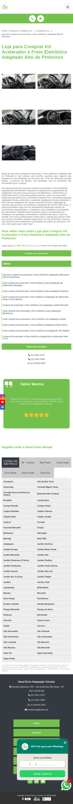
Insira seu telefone (42, 758)
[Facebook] (36, 781)
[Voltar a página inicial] (5, 6)
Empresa (36, 732)
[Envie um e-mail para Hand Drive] (40, 18)
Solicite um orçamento (37, 253)
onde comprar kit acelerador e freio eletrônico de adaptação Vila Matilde (36, 331)
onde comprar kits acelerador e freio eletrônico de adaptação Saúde (34, 319)
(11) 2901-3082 (37, 359)
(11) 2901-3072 (19, 245)
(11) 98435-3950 (37, 363)
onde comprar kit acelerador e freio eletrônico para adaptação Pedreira (35, 291)
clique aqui (35, 245)
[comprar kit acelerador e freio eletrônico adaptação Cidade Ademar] (54, 117)
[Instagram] (30, 781)
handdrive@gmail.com (37, 710)
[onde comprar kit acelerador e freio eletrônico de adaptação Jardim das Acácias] (19, 153)
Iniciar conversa (42, 773)
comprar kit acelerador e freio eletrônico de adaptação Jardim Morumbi (35, 305)
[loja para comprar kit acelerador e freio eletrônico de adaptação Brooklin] (19, 117)
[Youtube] (42, 781)
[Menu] (67, 7)
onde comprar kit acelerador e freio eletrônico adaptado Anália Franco (35, 325)
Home (36, 723)
